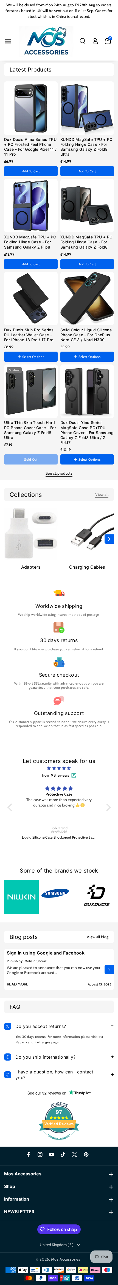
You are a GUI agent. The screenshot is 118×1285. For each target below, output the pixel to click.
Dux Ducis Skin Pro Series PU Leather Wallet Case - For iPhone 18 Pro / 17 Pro (29, 334)
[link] (101, 494)
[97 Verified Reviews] (59, 1143)
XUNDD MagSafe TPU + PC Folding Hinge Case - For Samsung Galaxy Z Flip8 (30, 242)
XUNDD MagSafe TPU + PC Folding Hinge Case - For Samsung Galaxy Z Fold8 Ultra (86, 147)
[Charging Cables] (87, 533)
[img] (59, 768)
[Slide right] (109, 539)
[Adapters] (31, 533)
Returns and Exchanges (33, 1042)
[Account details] (95, 41)
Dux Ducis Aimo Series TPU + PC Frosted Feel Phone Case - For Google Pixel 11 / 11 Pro (30, 147)
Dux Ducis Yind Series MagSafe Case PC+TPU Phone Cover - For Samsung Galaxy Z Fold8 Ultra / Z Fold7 (87, 432)
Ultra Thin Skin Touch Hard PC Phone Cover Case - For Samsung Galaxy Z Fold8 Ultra (30, 430)
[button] (8, 41)
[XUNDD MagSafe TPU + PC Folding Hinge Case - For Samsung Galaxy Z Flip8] (31, 205)
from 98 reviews (55, 775)
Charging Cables (87, 567)
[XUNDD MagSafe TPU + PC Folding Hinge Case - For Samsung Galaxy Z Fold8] (87, 205)
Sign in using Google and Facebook (46, 953)
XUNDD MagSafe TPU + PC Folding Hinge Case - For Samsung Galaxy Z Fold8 (86, 242)
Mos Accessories (65, 1259)
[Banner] (21, 896)
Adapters (31, 567)
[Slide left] (8, 539)
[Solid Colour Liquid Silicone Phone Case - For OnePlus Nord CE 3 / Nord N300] (87, 298)
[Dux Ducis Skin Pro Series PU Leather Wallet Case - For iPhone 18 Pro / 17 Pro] (31, 298)
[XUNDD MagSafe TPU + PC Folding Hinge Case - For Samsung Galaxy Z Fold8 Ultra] (87, 108)
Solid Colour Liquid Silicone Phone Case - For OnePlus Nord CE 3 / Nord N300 (86, 334)
